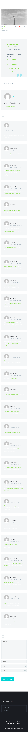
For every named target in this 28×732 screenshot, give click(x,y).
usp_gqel (13, 616)
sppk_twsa (13, 406)
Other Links (5, 710)
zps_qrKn (13, 597)
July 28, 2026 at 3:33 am (15, 598)
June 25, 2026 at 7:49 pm (15, 319)
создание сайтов (10, 322)
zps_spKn (13, 223)
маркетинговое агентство (13, 170)
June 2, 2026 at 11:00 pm (15, 188)
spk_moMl (13, 373)
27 (17, 26)
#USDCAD (11, 47)
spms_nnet (14, 426)
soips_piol (13, 336)
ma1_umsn (13, 261)
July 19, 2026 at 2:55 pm (15, 522)
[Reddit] (12, 83)
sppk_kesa (13, 462)
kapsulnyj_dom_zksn (11, 129)
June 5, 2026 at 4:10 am (15, 206)
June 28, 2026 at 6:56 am (15, 357)
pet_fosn (13, 281)
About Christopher (10, 721)
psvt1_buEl (13, 558)
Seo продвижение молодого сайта (13, 360)
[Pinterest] (6, 83)
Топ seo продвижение (9, 582)
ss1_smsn (13, 317)
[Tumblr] (8, 83)
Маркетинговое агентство (11, 266)
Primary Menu (25, 2)
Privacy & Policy (7, 707)
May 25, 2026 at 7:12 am (15, 150)
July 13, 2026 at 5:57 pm (15, 483)
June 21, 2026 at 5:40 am (15, 300)
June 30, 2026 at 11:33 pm (16, 391)
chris (4, 26)
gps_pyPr (13, 242)
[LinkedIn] (10, 83)
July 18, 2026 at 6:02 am (15, 502)
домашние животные (12, 285)
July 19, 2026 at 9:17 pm (15, 541)
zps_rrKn (13, 298)
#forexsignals (12, 64)
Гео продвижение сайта (10, 247)
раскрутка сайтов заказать (11, 526)
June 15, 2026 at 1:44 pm (15, 244)
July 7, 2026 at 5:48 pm (15, 408)
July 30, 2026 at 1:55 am (15, 618)
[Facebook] (2, 83)
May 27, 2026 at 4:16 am (15, 167)
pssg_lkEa (13, 186)
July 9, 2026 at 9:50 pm (15, 427)
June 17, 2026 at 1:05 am (15, 263)
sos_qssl (13, 389)
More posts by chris (10, 106)
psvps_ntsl (13, 481)
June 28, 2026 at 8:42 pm (15, 375)
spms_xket (13, 356)
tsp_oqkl (13, 577)
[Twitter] (4, 83)
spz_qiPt (13, 539)
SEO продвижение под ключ (11, 411)
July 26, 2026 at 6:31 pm (15, 579)
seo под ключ (14, 378)
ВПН (11, 153)
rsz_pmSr (13, 520)
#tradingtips (12, 59)
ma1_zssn (13, 165)
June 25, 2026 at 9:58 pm (15, 338)
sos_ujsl (13, 443)
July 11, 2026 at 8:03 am (15, 445)
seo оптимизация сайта (12, 394)
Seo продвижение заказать (11, 544)
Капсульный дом (8, 134)
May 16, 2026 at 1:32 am (9, 130)
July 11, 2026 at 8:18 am (15, 464)
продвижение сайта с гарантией (12, 193)
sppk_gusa (13, 501)
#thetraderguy (12, 62)
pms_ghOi (13, 204)
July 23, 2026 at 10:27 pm (16, 560)
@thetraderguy (12, 44)
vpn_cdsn (13, 148)
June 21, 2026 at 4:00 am (15, 282)
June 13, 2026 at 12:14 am (16, 225)
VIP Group (19, 721)
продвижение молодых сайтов (12, 210)
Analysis (3, 28)
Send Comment (7, 679)
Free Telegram (10, 723)
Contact (18, 723)
